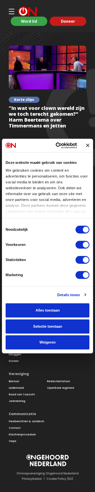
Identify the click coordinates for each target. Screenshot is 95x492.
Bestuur (14, 381)
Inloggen (15, 354)
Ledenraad (16, 388)
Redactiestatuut (58, 381)
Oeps (12, 441)
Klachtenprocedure (22, 434)
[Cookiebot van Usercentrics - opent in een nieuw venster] (57, 145)
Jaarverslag (17, 401)
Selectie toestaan (47, 326)
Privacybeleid (32, 478)
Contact (15, 428)
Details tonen (68, 295)
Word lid (29, 21)
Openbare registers (60, 388)
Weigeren (47, 342)
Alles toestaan (48, 310)
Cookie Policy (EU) (60, 478)
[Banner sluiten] (87, 145)
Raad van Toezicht (22, 394)
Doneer (68, 21)
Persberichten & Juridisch (26, 421)
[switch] (82, 245)
